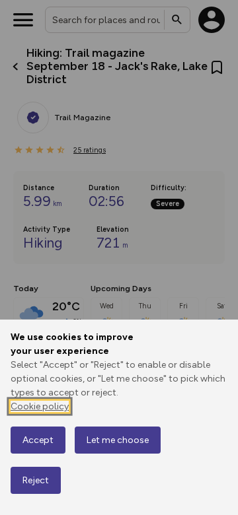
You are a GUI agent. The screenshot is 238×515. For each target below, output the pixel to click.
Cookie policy (40, 406)
